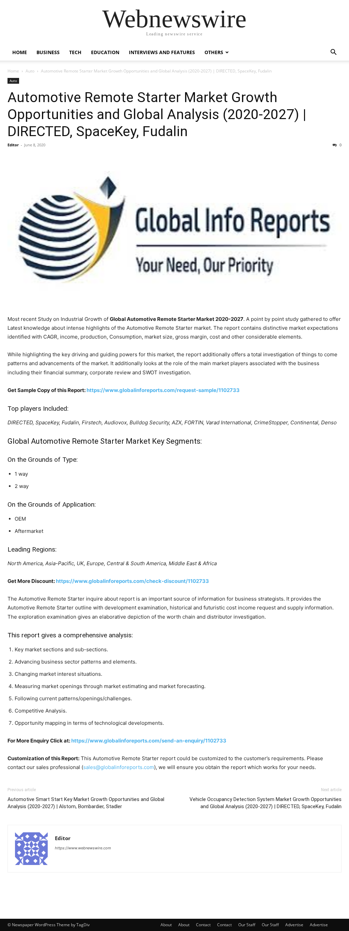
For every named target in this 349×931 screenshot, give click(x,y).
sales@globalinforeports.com (118, 767)
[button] (333, 53)
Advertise (294, 925)
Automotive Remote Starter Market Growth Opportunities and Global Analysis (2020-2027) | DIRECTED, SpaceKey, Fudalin (156, 114)
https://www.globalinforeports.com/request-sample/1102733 (163, 390)
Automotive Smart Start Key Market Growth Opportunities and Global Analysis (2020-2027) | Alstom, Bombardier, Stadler (85, 803)
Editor (13, 144)
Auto (30, 71)
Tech (75, 52)
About (166, 925)
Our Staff (246, 925)
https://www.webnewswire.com (83, 848)
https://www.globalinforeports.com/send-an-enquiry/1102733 (148, 740)
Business (48, 52)
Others (213, 52)
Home (19, 52)
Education (105, 52)
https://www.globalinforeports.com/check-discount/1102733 (132, 581)
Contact (203, 925)
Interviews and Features (162, 52)
